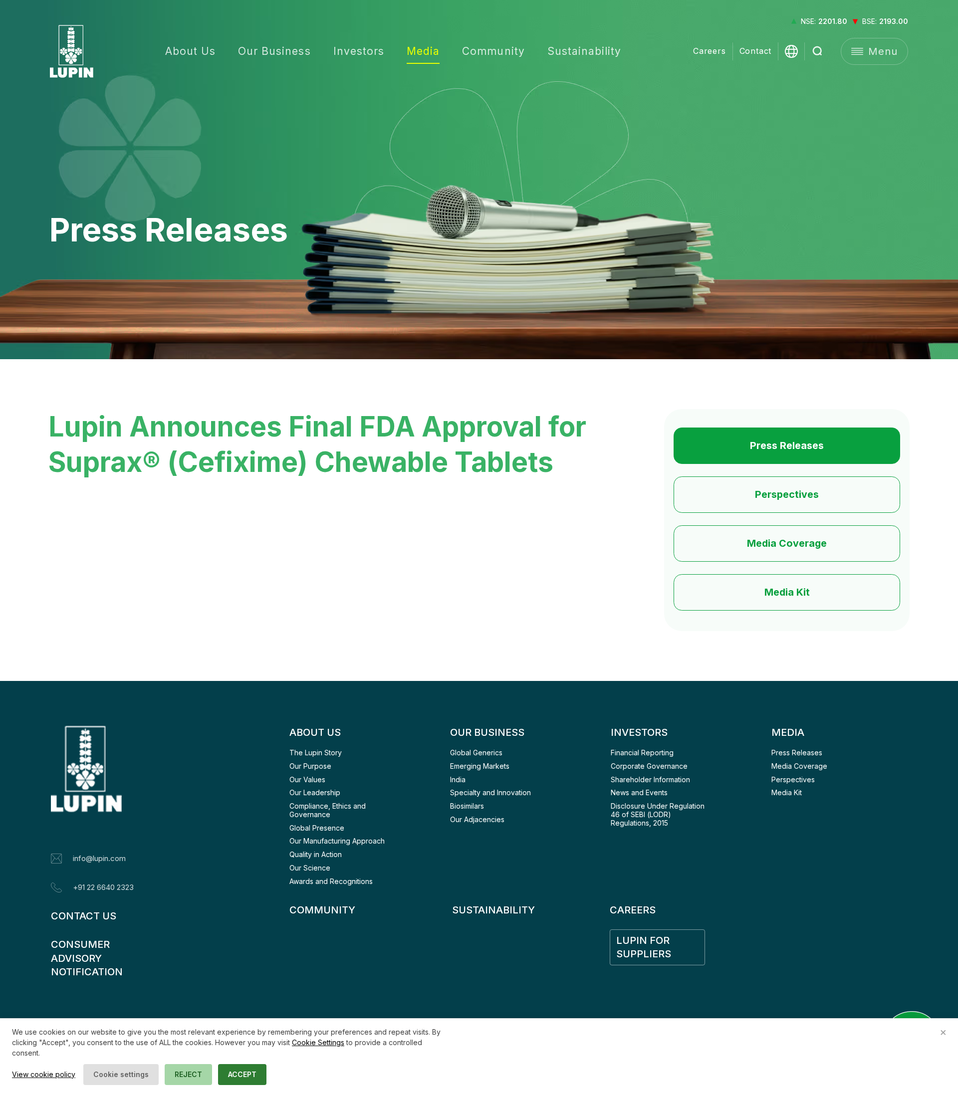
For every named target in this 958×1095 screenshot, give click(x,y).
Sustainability (584, 51)
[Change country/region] (791, 51)
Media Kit (787, 592)
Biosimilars (467, 806)
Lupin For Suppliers (644, 947)
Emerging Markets (479, 766)
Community (493, 51)
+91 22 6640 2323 (103, 887)
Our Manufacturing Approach (337, 841)
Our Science (309, 868)
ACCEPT (242, 1074)
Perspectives (787, 494)
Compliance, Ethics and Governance (328, 810)
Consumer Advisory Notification (87, 958)
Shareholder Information (650, 779)
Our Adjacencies (477, 819)
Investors (358, 51)
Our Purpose (310, 766)
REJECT (188, 1074)
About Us (190, 51)
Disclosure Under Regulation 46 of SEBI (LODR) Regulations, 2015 (659, 814)
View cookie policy (43, 1074)
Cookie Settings (318, 1042)
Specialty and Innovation (490, 792)
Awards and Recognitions (331, 881)
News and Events (639, 792)
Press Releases (787, 445)
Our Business (274, 51)
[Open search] (817, 51)
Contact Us (83, 916)
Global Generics (476, 752)
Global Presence (316, 828)
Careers (709, 51)
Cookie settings (121, 1074)
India (458, 779)
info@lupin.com (99, 858)
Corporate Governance (649, 766)
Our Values (307, 779)
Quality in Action (315, 854)
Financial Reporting (642, 752)
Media (423, 51)
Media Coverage (787, 543)
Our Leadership (314, 792)
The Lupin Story (315, 752)
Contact (755, 51)
